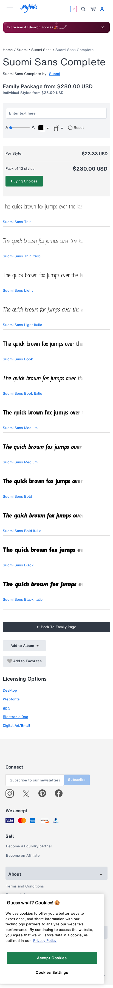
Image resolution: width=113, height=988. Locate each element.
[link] (93, 9)
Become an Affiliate (23, 855)
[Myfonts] (29, 11)
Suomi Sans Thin (17, 221)
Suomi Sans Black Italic (23, 599)
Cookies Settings (52, 972)
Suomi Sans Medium (20, 427)
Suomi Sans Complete (74, 49)
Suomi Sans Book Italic (22, 393)
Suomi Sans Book (18, 359)
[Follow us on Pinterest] (44, 793)
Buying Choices (24, 181)
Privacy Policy (44, 940)
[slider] (19, 127)
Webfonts (11, 699)
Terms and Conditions (25, 886)
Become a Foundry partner (29, 846)
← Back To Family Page (56, 627)
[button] (43, 128)
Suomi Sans (41, 49)
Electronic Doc (15, 716)
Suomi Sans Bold (17, 496)
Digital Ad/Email (16, 725)
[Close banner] (102, 27)
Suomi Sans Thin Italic (22, 256)
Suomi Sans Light (18, 290)
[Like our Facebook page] (61, 793)
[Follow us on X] (28, 793)
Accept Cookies (52, 958)
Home (8, 49)
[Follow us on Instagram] (11, 793)
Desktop (10, 690)
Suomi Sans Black (18, 565)
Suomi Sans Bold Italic (22, 530)
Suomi (22, 49)
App (6, 708)
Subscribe (77, 779)
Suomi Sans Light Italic (22, 324)
